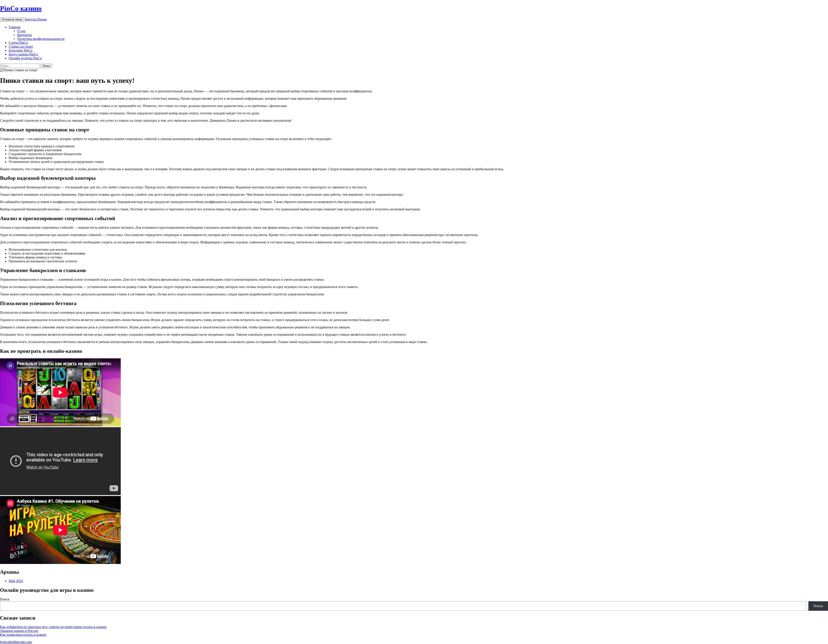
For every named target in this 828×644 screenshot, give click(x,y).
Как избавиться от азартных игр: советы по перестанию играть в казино (53, 627)
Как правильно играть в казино (23, 634)
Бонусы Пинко (36, 19)
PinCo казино (21, 8)
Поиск (4, 599)
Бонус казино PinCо (23, 54)
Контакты (24, 35)
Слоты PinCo (18, 42)
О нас (21, 31)
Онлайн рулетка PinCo (25, 58)
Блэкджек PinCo (20, 50)
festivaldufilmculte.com (16, 642)
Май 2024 (16, 581)
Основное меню (12, 19)
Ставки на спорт (21, 46)
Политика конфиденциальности (40, 39)
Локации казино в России (19, 631)
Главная (14, 27)
